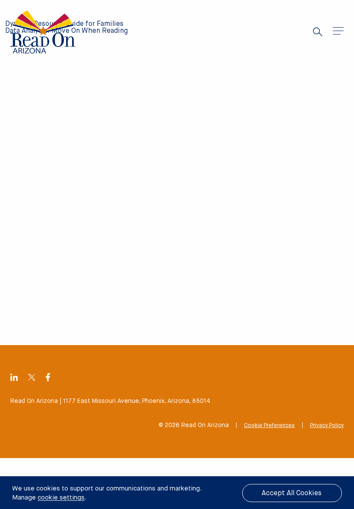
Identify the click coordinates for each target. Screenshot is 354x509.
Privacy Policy (327, 425)
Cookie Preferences (269, 425)
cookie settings (61, 497)
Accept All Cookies (292, 493)
